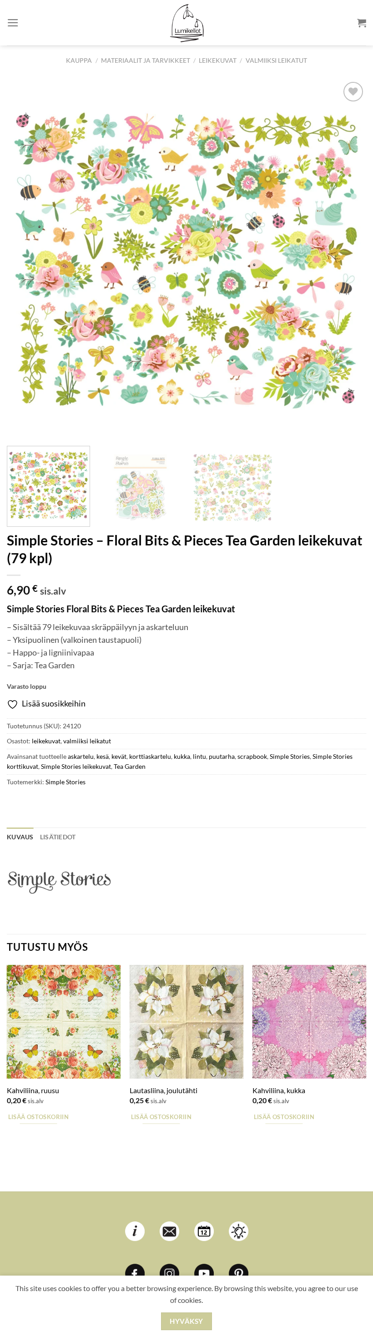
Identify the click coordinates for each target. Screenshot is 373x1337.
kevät (118, 756)
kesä (102, 756)
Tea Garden (130, 766)
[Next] (347, 259)
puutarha (222, 756)
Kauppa (79, 60)
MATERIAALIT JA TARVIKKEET (145, 60)
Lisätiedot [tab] (58, 837)
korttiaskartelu (150, 756)
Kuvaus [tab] (20, 837)
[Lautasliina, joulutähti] (186, 1022)
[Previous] (25, 259)
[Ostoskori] (361, 23)
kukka (182, 756)
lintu (199, 756)
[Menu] (13, 23)
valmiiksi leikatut (276, 60)
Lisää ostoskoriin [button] (38, 1116)
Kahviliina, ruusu (33, 1090)
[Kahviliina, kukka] (309, 1022)
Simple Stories (290, 756)
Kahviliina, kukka (278, 1090)
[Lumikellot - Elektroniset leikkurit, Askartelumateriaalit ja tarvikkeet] (186, 22)
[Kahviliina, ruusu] (64, 1022)
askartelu (81, 756)
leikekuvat (218, 60)
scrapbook (252, 756)
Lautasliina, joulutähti (163, 1090)
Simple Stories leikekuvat (76, 766)
